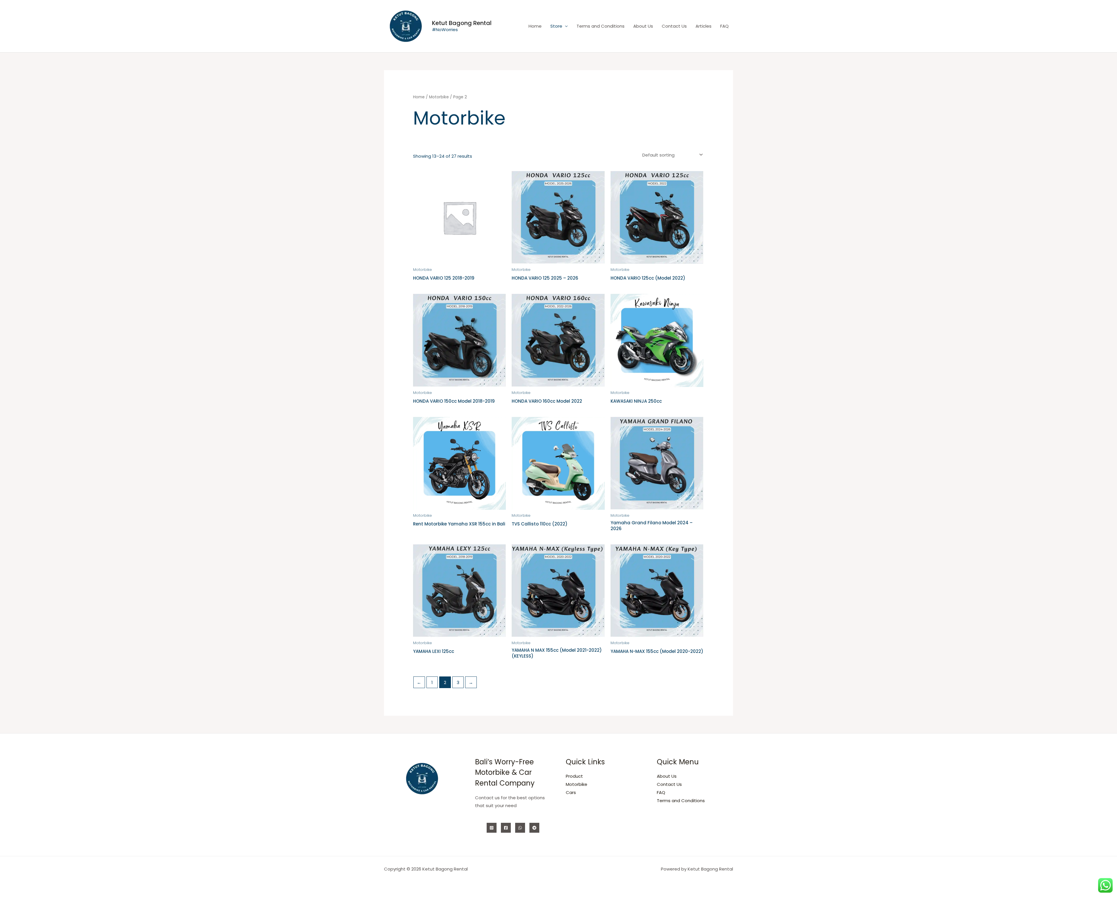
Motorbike (439, 97)
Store (556, 26)
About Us (643, 26)
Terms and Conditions (601, 26)
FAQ (724, 26)
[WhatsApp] (520, 828)
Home (535, 26)
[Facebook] (506, 828)
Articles (704, 26)
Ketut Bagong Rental (462, 23)
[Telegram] (534, 828)
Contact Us (674, 26)
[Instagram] (492, 828)
